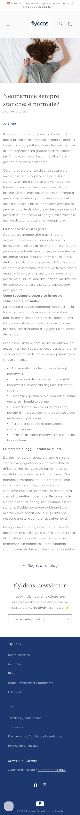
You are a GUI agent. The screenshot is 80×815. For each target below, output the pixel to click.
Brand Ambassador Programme (30, 683)
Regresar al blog (42, 565)
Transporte (16, 727)
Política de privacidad (23, 745)
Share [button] (12, 123)
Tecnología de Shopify (50, 811)
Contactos (15, 664)
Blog (11, 673)
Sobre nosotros (19, 655)
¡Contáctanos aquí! (52, 770)
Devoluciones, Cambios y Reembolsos (35, 736)
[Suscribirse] (67, 619)
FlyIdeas (31, 811)
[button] (8, 23)
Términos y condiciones (24, 718)
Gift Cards (15, 692)
